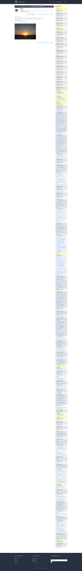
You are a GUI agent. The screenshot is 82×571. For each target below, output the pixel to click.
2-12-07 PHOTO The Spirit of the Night (61, 233)
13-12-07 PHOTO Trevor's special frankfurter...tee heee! (61, 151)
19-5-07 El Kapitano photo (60, 529)
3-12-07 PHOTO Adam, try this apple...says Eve (61, 216)
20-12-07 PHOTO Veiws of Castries (60, 117)
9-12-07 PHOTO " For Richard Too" (61, 177)
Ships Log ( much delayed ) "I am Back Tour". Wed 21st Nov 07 (61, 316)
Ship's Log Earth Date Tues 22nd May (61, 514)
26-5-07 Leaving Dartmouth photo (61, 488)
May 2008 (59, 28)
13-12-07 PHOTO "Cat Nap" (61, 150)
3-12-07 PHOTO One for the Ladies (61, 212)
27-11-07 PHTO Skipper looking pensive (61, 295)
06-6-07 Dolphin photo (60, 443)
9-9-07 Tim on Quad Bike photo (61, 388)
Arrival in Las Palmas (60, 342)
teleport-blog (21, 1)
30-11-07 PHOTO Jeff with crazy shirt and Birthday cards (61, 261)
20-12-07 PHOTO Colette (60, 113)
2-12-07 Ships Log (59, 231)
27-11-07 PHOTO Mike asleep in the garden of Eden (61, 301)
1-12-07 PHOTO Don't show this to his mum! (61, 249)
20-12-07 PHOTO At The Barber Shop (61, 115)
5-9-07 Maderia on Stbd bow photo (61, 401)
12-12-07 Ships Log (59, 160)
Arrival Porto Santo (59, 393)
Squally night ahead (59, 197)
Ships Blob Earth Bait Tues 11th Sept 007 (61, 376)
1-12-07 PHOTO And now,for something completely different (61, 239)
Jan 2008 (58, 96)
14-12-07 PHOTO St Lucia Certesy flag (60, 138)
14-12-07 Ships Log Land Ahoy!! (61, 139)
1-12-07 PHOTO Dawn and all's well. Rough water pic (61, 250)
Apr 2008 (58, 91)
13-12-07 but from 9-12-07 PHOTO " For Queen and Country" (61, 157)
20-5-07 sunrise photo (60, 528)
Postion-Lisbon (59, 425)
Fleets (16, 559)
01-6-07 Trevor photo (60, 482)
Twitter (35, 560)
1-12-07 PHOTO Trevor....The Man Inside (61, 244)
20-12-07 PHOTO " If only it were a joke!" (61, 127)
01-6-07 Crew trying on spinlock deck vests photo (61, 474)
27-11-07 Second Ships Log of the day (61, 294)
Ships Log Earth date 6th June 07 (61, 441)
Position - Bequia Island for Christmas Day (60, 111)
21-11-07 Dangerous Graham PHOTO (61, 338)
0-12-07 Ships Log (59, 174)
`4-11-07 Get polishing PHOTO (61, 365)
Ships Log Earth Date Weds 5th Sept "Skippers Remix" (61, 396)
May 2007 (59, 484)
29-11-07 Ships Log (59, 279)
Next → (52, 14)
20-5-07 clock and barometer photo (61, 526)
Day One (58, 459)
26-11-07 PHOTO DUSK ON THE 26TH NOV (61, 303)
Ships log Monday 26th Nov (61, 309)
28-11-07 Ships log (59, 285)
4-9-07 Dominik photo (60, 409)
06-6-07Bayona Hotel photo (61, 444)
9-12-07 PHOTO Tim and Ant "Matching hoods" (61, 180)
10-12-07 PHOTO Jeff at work (61, 166)
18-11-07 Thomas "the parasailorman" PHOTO (60, 345)
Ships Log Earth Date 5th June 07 (61, 450)
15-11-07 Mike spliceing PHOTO (61, 355)
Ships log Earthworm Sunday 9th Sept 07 (61, 387)
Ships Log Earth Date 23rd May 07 (61, 498)
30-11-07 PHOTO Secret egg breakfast (61, 259)
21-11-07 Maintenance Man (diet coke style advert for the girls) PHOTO (61, 339)
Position (58, 33)
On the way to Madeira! (60, 411)
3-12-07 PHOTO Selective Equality (60, 220)
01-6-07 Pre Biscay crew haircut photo (61, 478)
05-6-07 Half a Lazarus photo (61, 448)
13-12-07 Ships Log (59, 155)
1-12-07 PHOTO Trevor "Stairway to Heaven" (61, 237)
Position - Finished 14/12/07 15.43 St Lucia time (61, 134)
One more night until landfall (61, 397)
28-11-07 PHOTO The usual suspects (60, 282)
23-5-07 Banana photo (60, 504)
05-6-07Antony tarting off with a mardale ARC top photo (61, 447)
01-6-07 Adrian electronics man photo (61, 472)
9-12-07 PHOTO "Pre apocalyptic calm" (61, 183)
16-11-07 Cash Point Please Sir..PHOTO (60, 349)
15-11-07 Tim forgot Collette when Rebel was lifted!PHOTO (61, 362)
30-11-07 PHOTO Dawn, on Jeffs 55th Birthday (61, 257)
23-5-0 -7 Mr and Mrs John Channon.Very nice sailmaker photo (61, 507)
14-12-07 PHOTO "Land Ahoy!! (61, 136)
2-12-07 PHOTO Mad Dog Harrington (60, 225)
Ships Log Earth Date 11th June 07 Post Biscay (61, 435)
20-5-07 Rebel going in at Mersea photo (61, 532)
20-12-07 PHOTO (59, 123)
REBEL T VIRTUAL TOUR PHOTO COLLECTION (61, 320)
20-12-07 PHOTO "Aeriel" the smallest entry (61, 118)
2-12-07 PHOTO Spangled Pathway (60, 230)
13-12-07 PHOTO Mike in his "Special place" (61, 149)
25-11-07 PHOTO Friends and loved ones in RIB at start (61, 304)
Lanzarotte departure (60, 353)
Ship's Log (58, 12)
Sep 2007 (58, 367)
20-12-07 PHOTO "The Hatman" (61, 128)
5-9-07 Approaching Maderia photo (61, 403)
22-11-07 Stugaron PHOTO (60, 334)
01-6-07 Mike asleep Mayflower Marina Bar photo (61, 479)
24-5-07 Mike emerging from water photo (61, 500)
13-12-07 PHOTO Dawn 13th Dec (61, 142)
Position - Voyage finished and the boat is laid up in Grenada (61, 99)
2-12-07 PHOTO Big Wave (60, 227)
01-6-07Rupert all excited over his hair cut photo (61, 470)
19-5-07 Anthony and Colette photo (61, 537)
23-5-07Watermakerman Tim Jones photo (61, 505)
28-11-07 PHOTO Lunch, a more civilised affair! (61, 284)
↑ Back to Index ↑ (46, 14)
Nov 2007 (58, 254)
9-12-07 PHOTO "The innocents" (61, 184)
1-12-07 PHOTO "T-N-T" (60, 240)
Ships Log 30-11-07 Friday (60, 264)
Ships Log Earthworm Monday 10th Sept (61, 384)
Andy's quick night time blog (61, 378)
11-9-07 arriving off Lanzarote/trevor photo (60, 379)
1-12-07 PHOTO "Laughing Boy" (61, 247)
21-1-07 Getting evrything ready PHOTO (61, 330)
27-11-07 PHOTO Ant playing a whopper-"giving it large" (61, 297)
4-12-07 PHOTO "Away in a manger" (60, 206)
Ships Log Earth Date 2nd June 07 (61, 467)
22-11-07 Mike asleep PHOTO (61, 326)
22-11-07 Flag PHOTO (60, 325)
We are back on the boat (60, 415)
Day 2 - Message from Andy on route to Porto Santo (61, 408)
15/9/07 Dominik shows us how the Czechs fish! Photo (61, 370)
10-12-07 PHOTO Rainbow (60, 167)
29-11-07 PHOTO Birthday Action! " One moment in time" (61, 278)
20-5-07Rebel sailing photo (61, 530)
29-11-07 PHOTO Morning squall (61, 268)
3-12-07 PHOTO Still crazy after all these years (61, 210)
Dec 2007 (58, 102)
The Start (58, 463)
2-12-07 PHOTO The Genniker (61, 228)
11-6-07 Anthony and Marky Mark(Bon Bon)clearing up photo (61, 433)
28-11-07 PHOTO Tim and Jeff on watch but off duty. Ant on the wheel (61, 263)
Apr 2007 (58, 540)
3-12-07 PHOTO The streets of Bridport (61, 218)
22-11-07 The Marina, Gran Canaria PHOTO (60, 328)
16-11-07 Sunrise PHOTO (60, 351)
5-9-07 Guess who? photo (60, 402)
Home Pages (17, 558)
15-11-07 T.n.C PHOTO (60, 354)
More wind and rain (59, 194)
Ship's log (58, 80)
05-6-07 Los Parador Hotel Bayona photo (60, 452)
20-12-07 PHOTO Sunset (60, 121)
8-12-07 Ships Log (59, 187)
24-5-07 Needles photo (60, 496)
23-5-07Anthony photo (60, 503)
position (58, 89)
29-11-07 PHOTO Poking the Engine (61, 267)
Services (16, 563)
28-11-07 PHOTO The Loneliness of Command (61, 270)
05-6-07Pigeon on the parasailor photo (61, 455)
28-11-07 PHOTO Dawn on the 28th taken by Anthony (61, 273)
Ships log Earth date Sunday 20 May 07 (61, 524)
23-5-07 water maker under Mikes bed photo (61, 509)
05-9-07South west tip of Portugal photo (60, 399)
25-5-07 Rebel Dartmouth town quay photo (61, 492)
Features (16, 561)
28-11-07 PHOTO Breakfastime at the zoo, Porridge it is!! (61, 287)
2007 (57, 101)
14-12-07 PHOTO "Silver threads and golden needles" (61, 141)
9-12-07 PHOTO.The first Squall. (61, 181)
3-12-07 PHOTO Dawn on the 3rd (61, 217)
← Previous (39, 14)
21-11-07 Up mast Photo (60, 324)
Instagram (36, 558)
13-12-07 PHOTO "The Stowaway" (60, 145)
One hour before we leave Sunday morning (61, 313)
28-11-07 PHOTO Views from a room (61, 280)
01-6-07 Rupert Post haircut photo (61, 476)
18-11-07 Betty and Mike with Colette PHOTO (61, 344)
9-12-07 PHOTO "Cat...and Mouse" (60, 176)
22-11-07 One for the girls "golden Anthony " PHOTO (60, 322)
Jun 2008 (58, 9)
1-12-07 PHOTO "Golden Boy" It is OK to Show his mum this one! (61, 246)
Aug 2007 (58, 413)
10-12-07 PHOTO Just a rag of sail (61, 169)
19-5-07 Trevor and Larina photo (61, 538)
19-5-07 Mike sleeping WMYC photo (61, 535)
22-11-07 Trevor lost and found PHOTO (61, 331)
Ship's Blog (58, 40)
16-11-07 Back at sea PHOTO (61, 350)
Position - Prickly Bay (60, 105)
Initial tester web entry (60, 542)
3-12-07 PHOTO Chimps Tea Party (61, 214)
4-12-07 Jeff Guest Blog (60, 204)
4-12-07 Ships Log (59, 203)
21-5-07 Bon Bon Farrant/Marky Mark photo (61, 518)
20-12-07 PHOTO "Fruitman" (61, 122)
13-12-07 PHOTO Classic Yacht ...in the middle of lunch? (61, 143)
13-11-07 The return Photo (60, 361)
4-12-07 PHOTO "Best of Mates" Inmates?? (61, 202)
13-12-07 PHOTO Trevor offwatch (60, 147)
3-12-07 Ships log (59, 221)
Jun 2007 (58, 417)
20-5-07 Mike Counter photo (61, 525)
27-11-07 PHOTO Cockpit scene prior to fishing (61, 299)
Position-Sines (59, 423)
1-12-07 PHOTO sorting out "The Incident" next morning (61, 241)
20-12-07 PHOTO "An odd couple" (60, 125)
